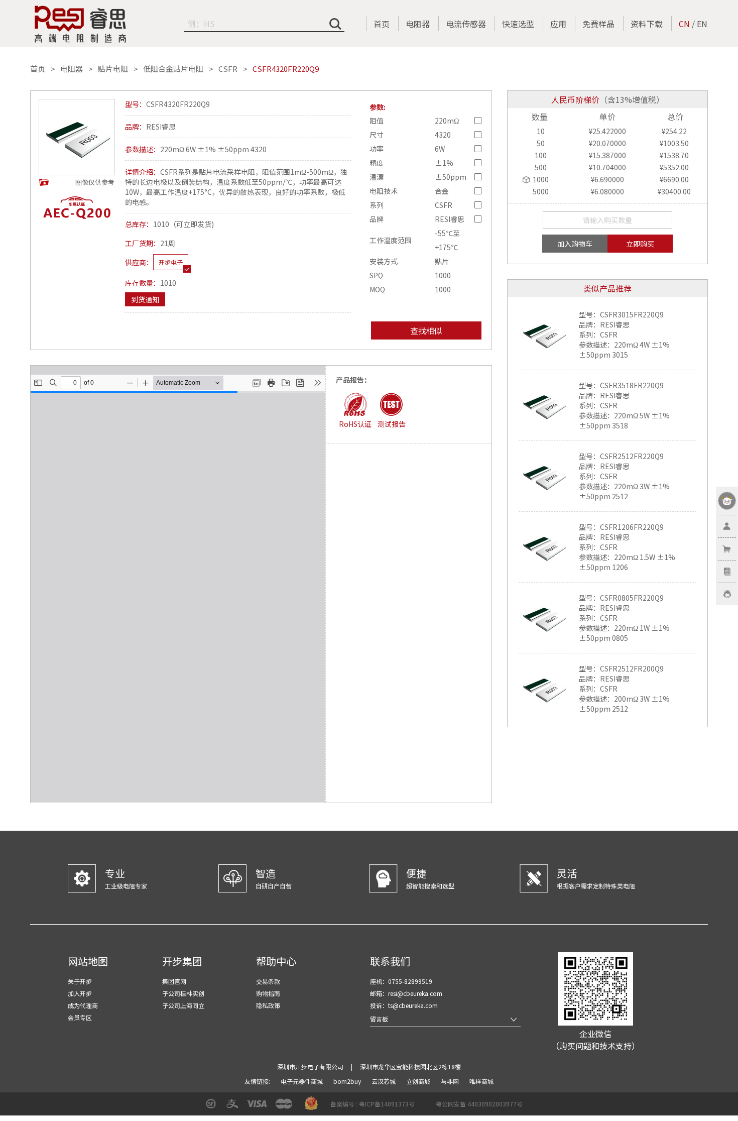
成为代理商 (83, 1005)
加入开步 (80, 993)
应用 (558, 24)
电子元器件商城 (302, 1081)
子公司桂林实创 (183, 993)
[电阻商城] (80, 24)
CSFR (227, 68)
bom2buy (347, 1081)
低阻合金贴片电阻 (173, 68)
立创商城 (419, 1081)
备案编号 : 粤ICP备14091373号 (372, 1103)
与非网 (450, 1081)
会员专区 (80, 1017)
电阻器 (418, 24)
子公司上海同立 (183, 1005)
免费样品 (598, 24)
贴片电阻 (113, 68)
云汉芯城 (384, 1081)
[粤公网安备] (429, 1107)
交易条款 (268, 981)
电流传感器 (466, 24)
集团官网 (174, 981)
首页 (382, 24)
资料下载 (647, 24)
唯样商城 (481, 1081)
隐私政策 (268, 1005)
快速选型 (518, 24)
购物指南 (268, 993)
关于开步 (80, 981)
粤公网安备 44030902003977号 (479, 1103)
